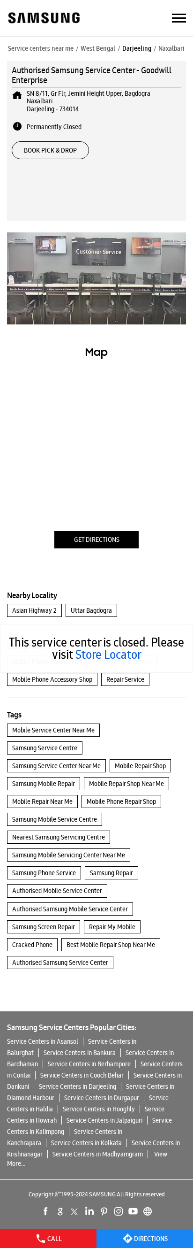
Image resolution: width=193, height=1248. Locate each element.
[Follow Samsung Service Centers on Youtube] (133, 1211)
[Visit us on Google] (60, 1211)
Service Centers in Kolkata (86, 1143)
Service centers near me (41, 48)
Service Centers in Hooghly (99, 1109)
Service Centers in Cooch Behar (82, 1075)
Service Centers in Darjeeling (77, 1086)
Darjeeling (136, 48)
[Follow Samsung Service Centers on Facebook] (45, 1211)
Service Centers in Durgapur (101, 1098)
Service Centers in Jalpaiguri (104, 1120)
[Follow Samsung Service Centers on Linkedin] (89, 1211)
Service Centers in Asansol (42, 1041)
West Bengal (98, 48)
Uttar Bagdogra (91, 610)
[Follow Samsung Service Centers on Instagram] (118, 1211)
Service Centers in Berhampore (89, 1064)
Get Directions (96, 539)
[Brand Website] (147, 1211)
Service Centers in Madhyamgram (97, 1154)
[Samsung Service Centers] (43, 18)
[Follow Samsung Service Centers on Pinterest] (104, 1211)
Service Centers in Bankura (80, 1052)
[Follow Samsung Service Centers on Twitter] (75, 1211)
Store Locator (108, 654)
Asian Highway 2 (34, 610)
